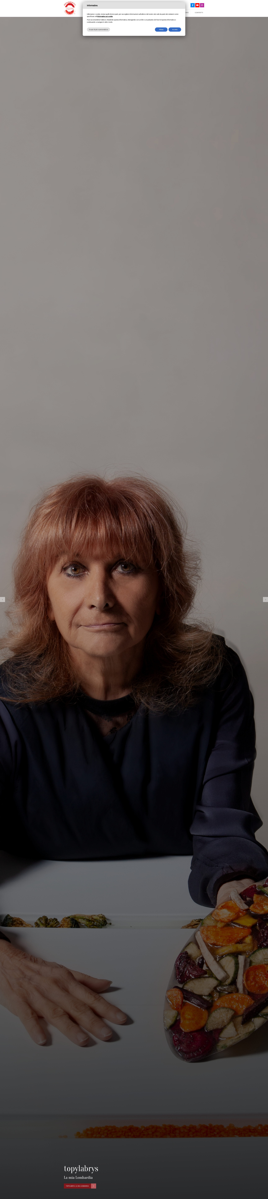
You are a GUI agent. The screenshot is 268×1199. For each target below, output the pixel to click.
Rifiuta (161, 29)
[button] (2, 599)
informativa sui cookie (105, 16)
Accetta (174, 29)
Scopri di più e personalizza (98, 29)
